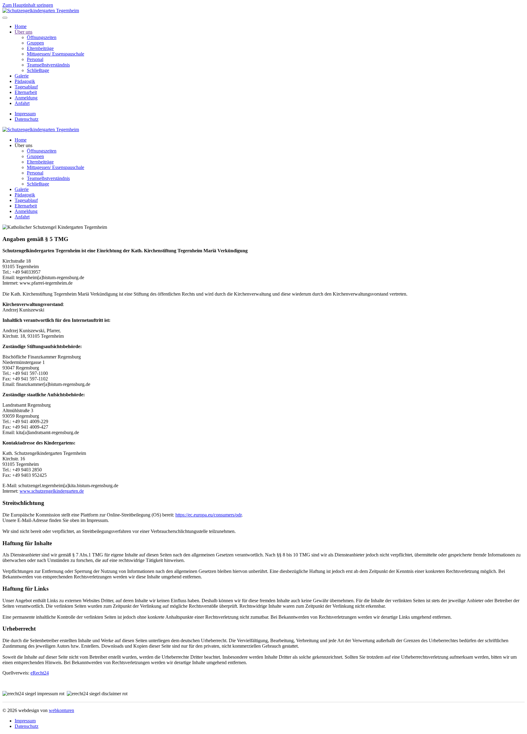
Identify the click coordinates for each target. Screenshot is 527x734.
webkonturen (61, 710)
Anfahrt (22, 103)
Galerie (22, 75)
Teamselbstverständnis (48, 64)
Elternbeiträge (40, 48)
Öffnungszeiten (41, 37)
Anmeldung (26, 97)
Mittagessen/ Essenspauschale (55, 53)
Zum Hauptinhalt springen (27, 5)
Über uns (23, 31)
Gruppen (35, 42)
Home (21, 26)
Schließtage (38, 70)
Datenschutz (26, 119)
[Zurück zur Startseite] (40, 10)
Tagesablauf (26, 86)
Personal (35, 59)
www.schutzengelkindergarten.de (52, 491)
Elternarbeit (26, 92)
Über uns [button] (23, 145)
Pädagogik (25, 81)
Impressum (25, 113)
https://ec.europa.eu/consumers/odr (208, 514)
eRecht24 (39, 672)
